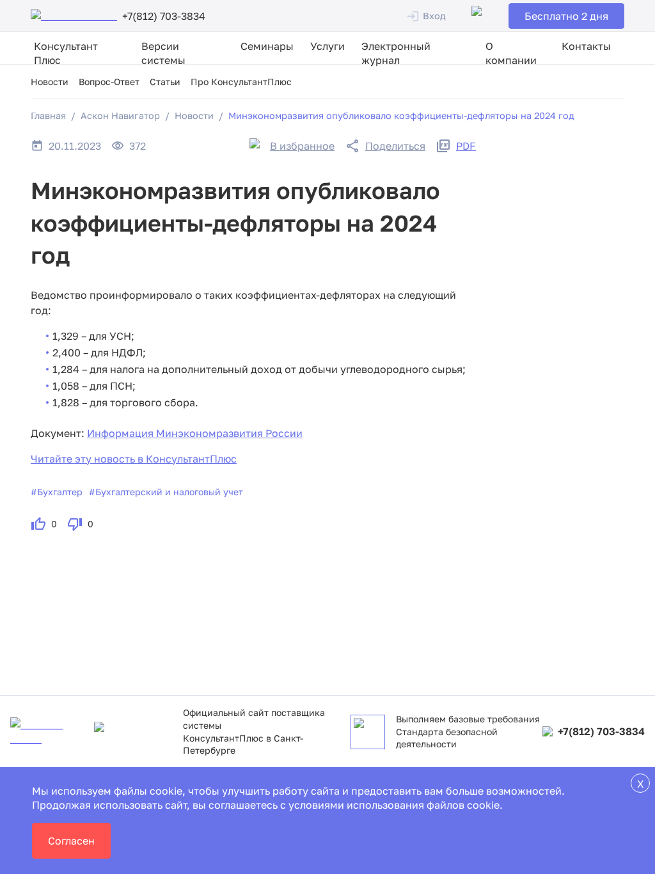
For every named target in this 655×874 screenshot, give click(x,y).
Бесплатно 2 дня (566, 16)
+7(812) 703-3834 (601, 731)
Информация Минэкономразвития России (195, 433)
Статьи (165, 81)
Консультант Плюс (66, 53)
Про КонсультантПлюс (241, 81)
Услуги (327, 46)
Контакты (586, 46)
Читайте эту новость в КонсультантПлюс (134, 458)
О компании (511, 53)
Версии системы (163, 53)
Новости (49, 81)
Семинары (267, 46)
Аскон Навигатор (120, 115)
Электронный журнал (395, 53)
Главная (48, 115)
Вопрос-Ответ (109, 81)
